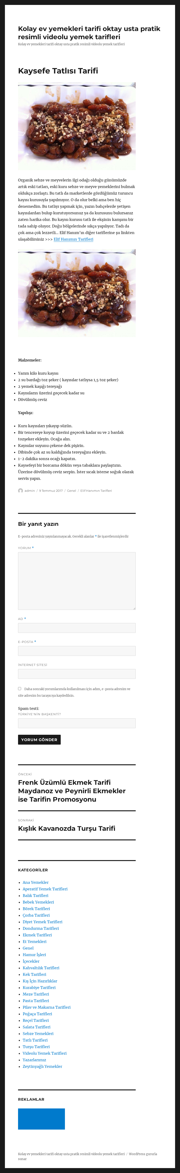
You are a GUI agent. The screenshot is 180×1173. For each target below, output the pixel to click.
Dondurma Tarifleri (41, 928)
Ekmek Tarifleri (37, 935)
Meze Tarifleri (36, 994)
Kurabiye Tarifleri (39, 987)
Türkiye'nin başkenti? (39, 714)
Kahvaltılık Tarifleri (41, 967)
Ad (22, 619)
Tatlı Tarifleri (35, 1040)
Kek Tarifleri (34, 974)
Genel (71, 490)
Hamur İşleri (34, 954)
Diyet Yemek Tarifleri (42, 921)
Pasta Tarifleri (36, 1000)
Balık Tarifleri (35, 895)
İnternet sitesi (32, 665)
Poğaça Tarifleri (37, 1013)
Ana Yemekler (36, 882)
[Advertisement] (42, 1119)
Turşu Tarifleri (36, 1046)
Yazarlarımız (34, 1060)
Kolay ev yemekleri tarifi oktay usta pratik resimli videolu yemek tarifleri (89, 33)
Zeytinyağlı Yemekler (42, 1066)
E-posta (27, 642)
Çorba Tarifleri (36, 915)
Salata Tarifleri (36, 1027)
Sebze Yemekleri (38, 1033)
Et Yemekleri (34, 941)
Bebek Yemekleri (38, 902)
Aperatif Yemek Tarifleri (45, 889)
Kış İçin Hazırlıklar (40, 981)
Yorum (26, 548)
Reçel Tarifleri (36, 1020)
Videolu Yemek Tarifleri (45, 1053)
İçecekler (31, 961)
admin (30, 490)
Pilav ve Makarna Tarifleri (47, 1007)
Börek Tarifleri (36, 908)
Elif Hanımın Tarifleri (73, 239)
